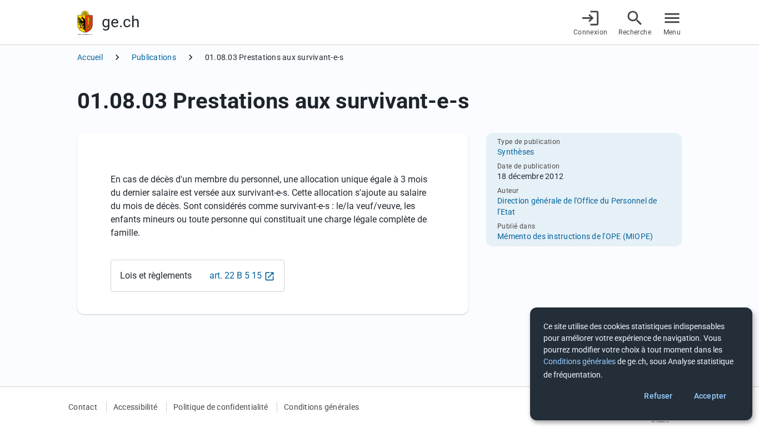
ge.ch (120, 22)
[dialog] (641, 363)
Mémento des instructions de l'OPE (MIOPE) (575, 236)
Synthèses (515, 151)
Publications (154, 57)
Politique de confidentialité (220, 407)
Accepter (710, 395)
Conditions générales (321, 407)
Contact (82, 407)
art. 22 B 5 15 (235, 275)
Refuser (658, 395)
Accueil (90, 57)
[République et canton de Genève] (85, 22)
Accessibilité (135, 407)
